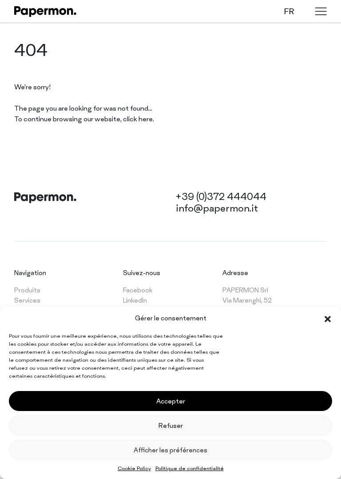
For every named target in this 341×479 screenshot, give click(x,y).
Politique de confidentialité (189, 468)
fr (289, 11)
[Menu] (321, 11)
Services (27, 300)
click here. (138, 119)
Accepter (170, 401)
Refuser (171, 425)
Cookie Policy (134, 468)
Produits (27, 290)
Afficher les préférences (170, 450)
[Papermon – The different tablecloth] (45, 11)
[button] (327, 318)
